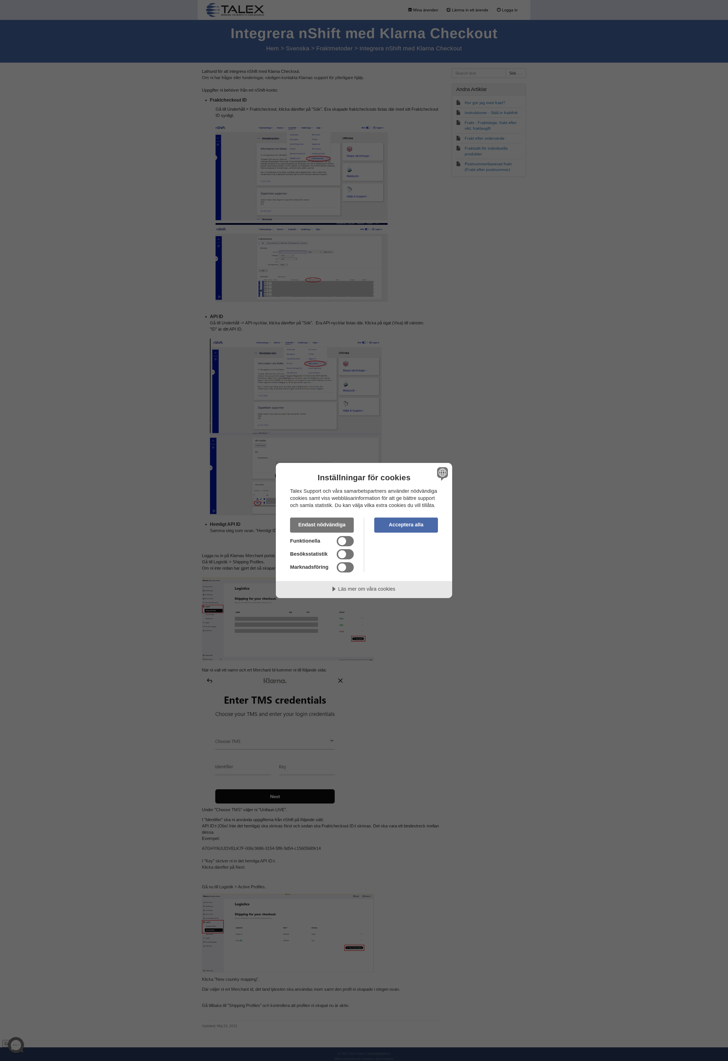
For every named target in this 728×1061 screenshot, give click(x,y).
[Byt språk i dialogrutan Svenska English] (441, 473)
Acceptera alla (406, 525)
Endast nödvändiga (322, 525)
